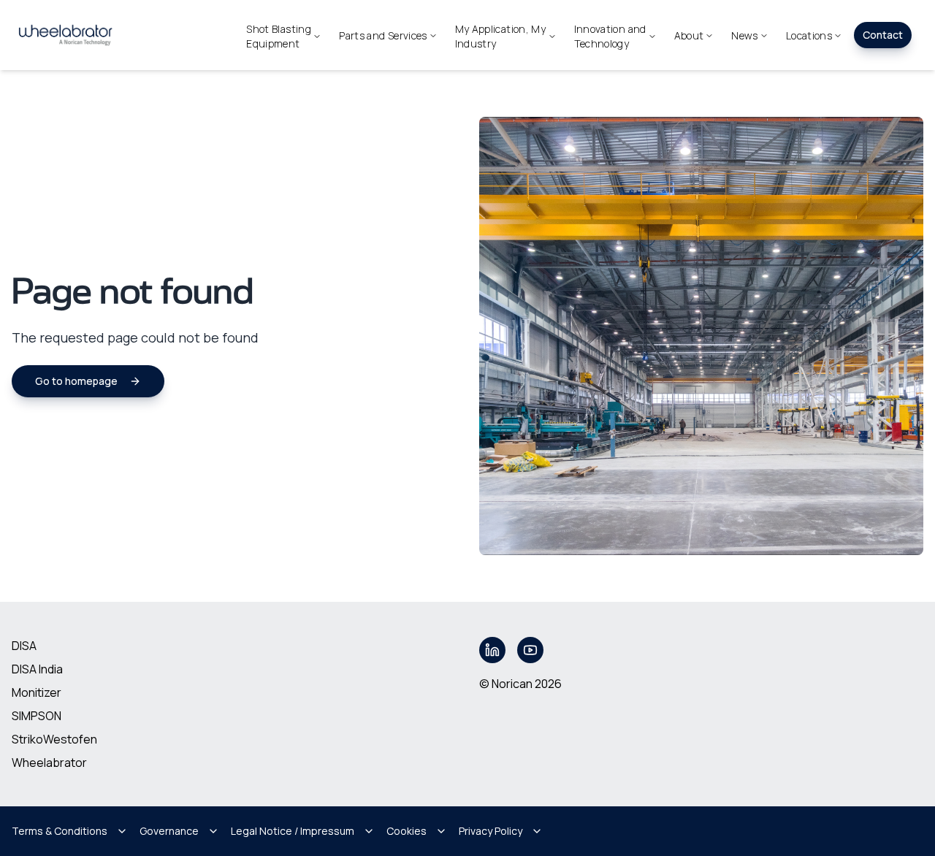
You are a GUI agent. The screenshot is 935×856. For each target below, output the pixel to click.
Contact (883, 35)
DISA (24, 646)
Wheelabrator (49, 762)
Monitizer (36, 692)
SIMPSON (36, 716)
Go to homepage (76, 381)
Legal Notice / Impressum (292, 831)
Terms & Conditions (59, 831)
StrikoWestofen (54, 739)
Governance (169, 831)
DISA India (37, 669)
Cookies (406, 831)
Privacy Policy (490, 831)
